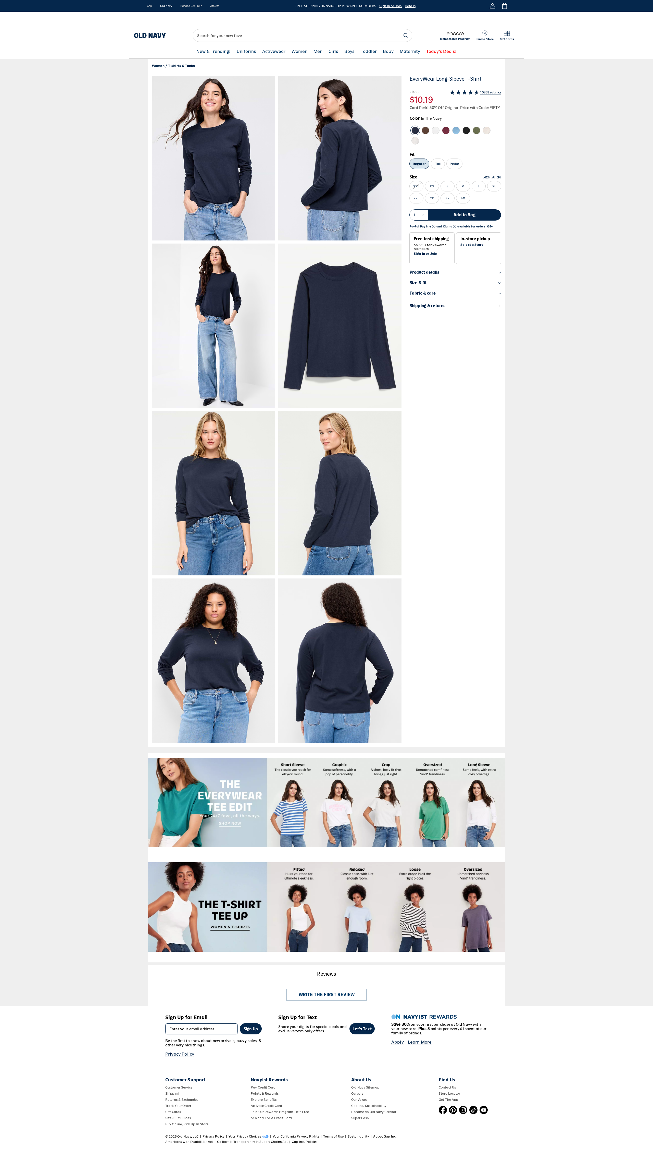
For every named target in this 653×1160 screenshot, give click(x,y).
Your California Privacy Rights (296, 1136)
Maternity (410, 51)
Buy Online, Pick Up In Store (186, 1124)
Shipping (172, 1093)
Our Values (359, 1100)
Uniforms (246, 51)
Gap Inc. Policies (304, 1142)
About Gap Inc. (385, 1136)
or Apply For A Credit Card (271, 1118)
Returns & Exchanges (181, 1100)
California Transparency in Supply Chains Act (252, 1142)
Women (299, 51)
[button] (277, 409)
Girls (333, 51)
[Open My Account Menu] (492, 6)
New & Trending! (213, 51)
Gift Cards (173, 1112)
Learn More (420, 1042)
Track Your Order (178, 1106)
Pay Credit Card (263, 1087)
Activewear (273, 51)
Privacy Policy (179, 1054)
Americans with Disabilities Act (189, 1142)
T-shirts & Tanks (181, 66)
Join (433, 254)
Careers (357, 1093)
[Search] (406, 35)
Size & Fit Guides (178, 1118)
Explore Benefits (264, 1100)
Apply (397, 1042)
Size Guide (492, 177)
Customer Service (178, 1087)
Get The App (448, 1100)
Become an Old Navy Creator (373, 1112)
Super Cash (360, 1118)
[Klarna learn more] (454, 226)
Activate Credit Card (266, 1106)
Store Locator (449, 1093)
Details (410, 6)
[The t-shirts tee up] (326, 907)
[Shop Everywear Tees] (326, 802)
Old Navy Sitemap (365, 1087)
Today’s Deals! (441, 51)
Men (317, 51)
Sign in (419, 254)
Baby (388, 51)
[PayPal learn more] (433, 226)
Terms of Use (333, 1136)
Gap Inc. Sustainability (368, 1106)
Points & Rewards (265, 1093)
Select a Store (472, 245)
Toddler (369, 51)
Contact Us (447, 1087)
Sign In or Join (390, 6)
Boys (349, 51)
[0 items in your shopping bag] (504, 6)
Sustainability (358, 1136)
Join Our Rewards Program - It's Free (280, 1112)
